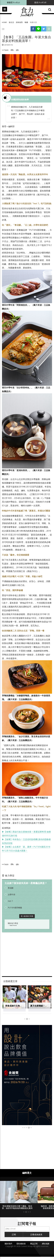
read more (13, 925)
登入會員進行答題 (27, 916)
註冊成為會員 (36, 1234)
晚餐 (26, 22)
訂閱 (14, 1234)
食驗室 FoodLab (13, 2)
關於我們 (8, 1243)
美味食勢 (19, 22)
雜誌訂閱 (33, 1243)
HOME (4, 22)
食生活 (11, 22)
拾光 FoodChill (40, 2)
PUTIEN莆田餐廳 (15, 907)
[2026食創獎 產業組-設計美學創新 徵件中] (27, 1075)
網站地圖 (45, 1243)
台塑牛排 (11, 894)
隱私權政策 (21, 1243)
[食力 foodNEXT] (27, 12)
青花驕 (10, 888)
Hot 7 (10, 901)
